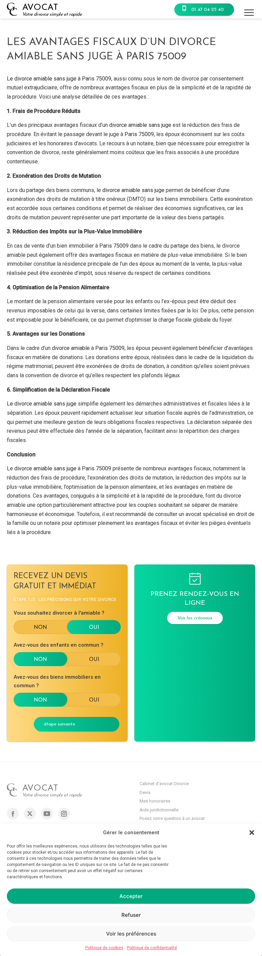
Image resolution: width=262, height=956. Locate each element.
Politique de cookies (104, 947)
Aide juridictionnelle (159, 809)
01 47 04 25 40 (207, 9)
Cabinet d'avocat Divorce (164, 783)
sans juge (159, 125)
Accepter (131, 896)
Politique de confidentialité (152, 947)
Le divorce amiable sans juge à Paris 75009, (59, 78)
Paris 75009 (114, 245)
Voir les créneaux (195, 618)
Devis (145, 792)
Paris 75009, (140, 134)
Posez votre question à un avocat (172, 818)
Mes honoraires (155, 801)
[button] (251, 832)
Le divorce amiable (30, 403)
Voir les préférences (131, 933)
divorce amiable (128, 125)
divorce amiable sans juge (133, 190)
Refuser (131, 915)
